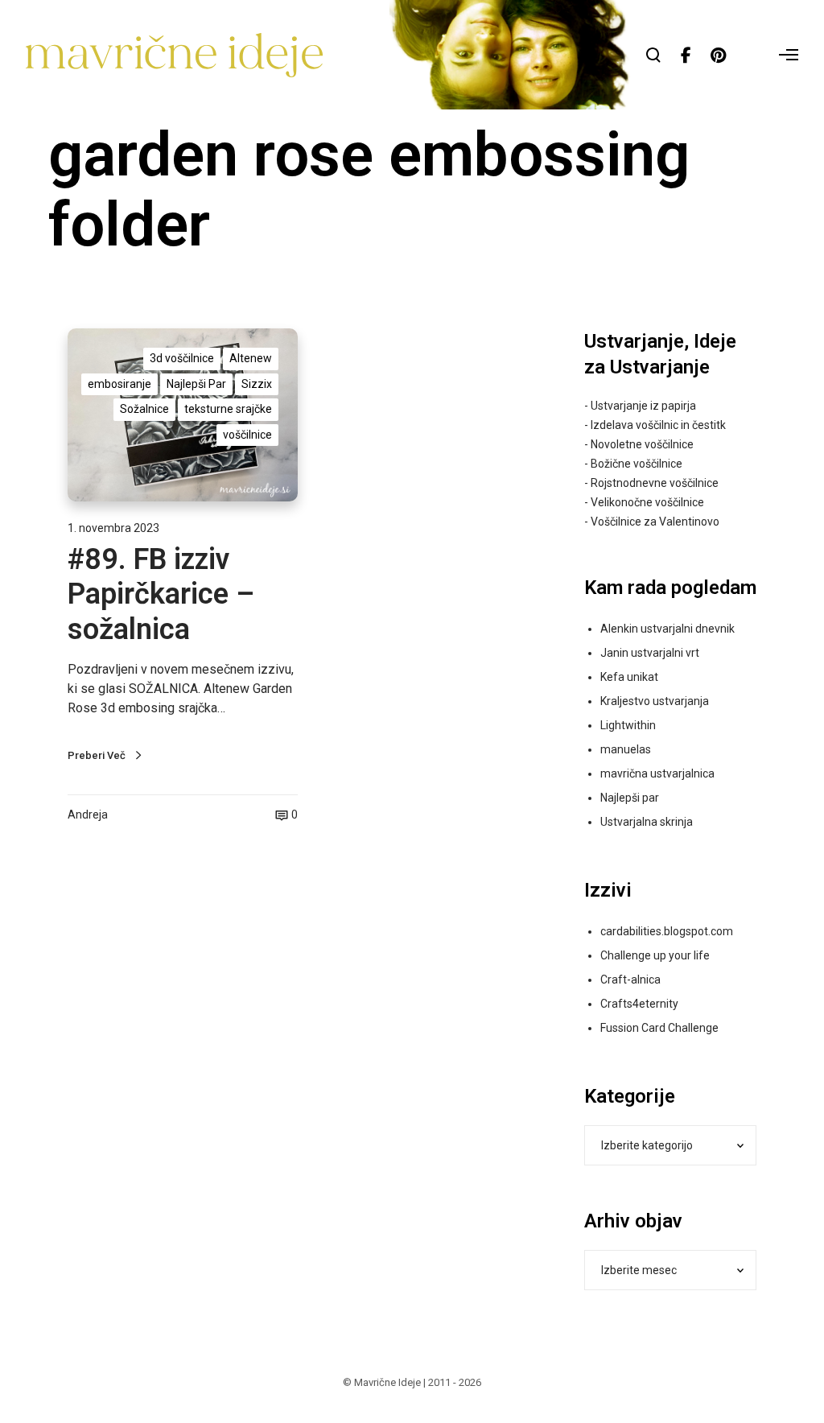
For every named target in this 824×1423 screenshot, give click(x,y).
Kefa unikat (629, 676)
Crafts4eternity (639, 1003)
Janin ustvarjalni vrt (649, 652)
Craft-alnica (630, 979)
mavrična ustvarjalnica (657, 773)
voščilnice (247, 434)
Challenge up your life (655, 955)
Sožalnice (144, 408)
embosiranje (119, 383)
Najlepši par (629, 797)
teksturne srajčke (228, 408)
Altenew (250, 358)
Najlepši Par (196, 383)
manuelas (625, 749)
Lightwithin (628, 725)
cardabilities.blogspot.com (666, 931)
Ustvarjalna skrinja (646, 821)
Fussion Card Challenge (659, 1027)
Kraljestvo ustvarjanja (654, 701)
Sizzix (256, 383)
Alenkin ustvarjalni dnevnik (667, 628)
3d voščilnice (182, 358)
